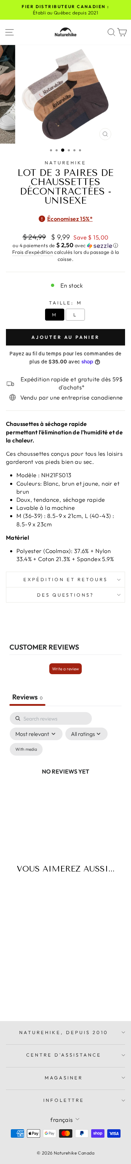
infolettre (63, 1100)
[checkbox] (26, 749)
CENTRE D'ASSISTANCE (63, 1055)
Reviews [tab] (27, 696)
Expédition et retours (65, 579)
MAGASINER (64, 1077)
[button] (65, 245)
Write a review (65, 668)
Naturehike (65, 162)
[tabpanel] (65, 780)
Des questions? (65, 595)
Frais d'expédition (32, 252)
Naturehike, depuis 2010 (63, 1032)
